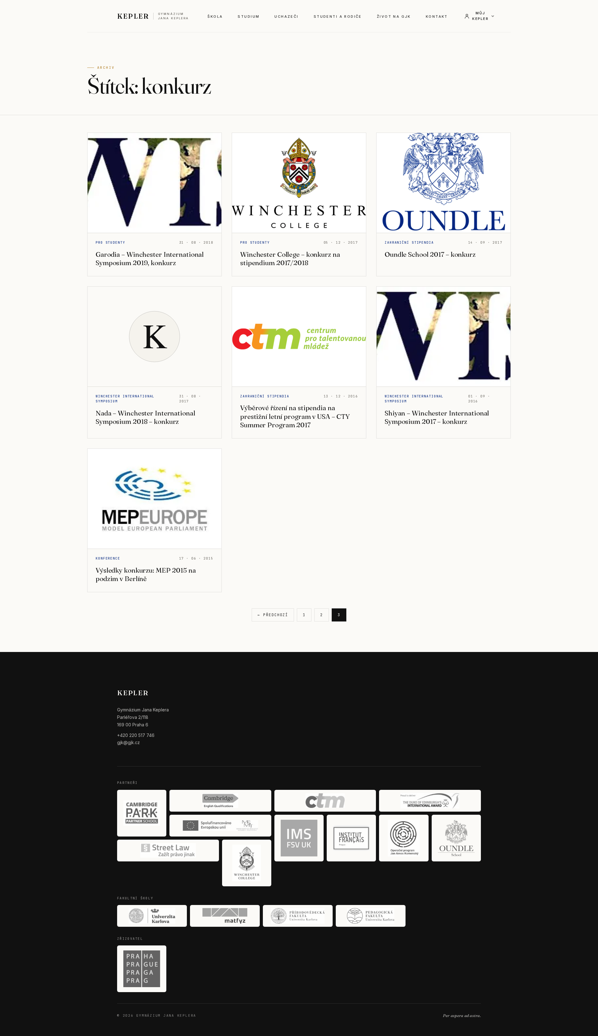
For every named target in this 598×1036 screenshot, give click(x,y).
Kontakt (437, 16)
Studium (248, 16)
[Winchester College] (246, 863)
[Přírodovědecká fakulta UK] (298, 916)
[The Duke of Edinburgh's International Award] (430, 801)
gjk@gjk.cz (128, 742)
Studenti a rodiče (338, 16)
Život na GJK (394, 16)
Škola (215, 16)
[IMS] (299, 838)
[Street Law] (168, 850)
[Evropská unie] (220, 826)
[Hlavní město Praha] (141, 968)
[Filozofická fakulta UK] (152, 916)
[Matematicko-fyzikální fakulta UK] (225, 916)
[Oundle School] (456, 838)
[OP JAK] (403, 838)
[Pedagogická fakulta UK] (371, 916)
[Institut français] (351, 838)
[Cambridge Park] (141, 813)
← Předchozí (273, 614)
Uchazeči (286, 16)
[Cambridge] (220, 801)
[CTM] (325, 801)
